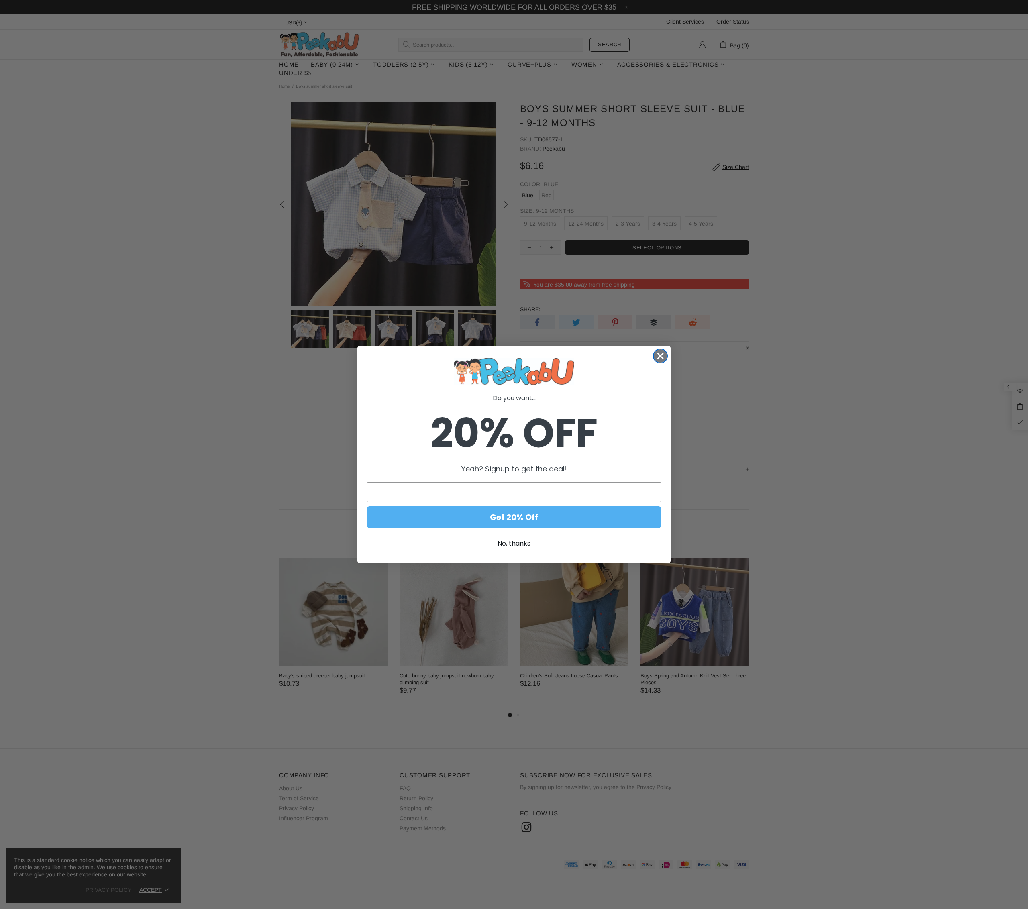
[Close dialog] (660, 356)
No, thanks (514, 543)
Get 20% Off (514, 517)
